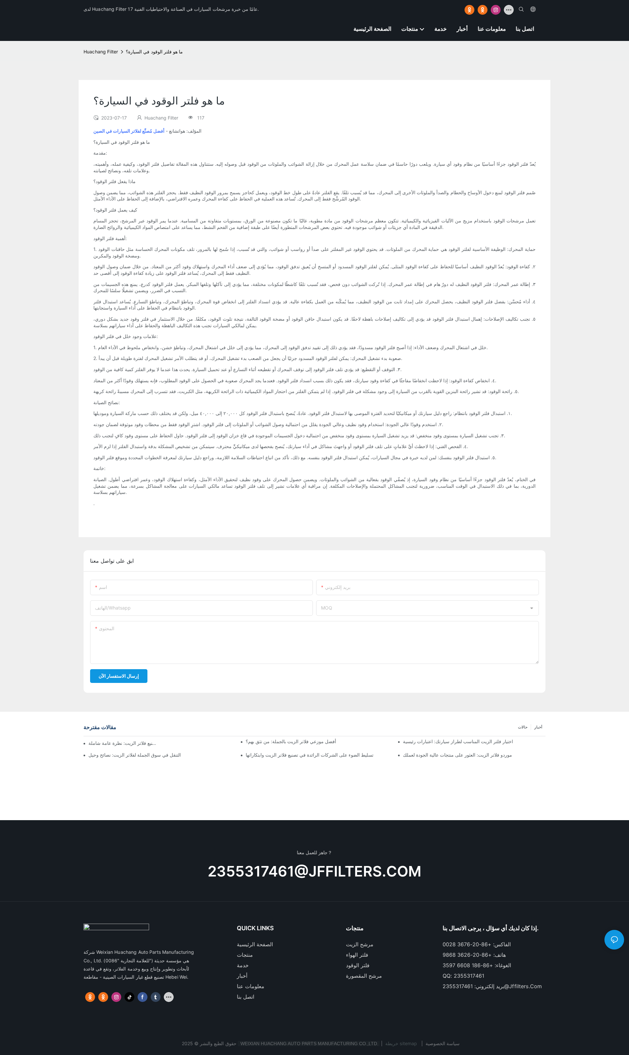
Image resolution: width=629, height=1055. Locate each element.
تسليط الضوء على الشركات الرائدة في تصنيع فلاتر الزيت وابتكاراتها (309, 755)
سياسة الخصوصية (442, 1043)
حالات (522, 727)
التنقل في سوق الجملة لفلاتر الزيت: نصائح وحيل (134, 755)
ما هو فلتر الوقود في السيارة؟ (154, 51)
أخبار (538, 727)
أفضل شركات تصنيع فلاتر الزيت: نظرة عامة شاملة (122, 743)
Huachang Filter (101, 51)
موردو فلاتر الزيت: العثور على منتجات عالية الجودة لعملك (457, 755)
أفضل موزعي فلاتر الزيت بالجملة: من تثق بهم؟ (291, 741)
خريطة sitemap (401, 1043)
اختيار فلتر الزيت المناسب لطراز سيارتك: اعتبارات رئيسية (458, 741)
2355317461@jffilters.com (314, 871)
